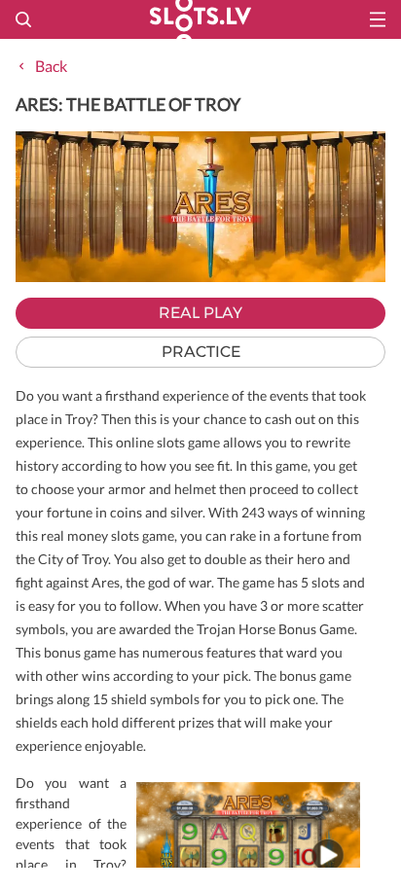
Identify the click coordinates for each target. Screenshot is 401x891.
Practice (201, 351)
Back (51, 65)
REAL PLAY (200, 312)
